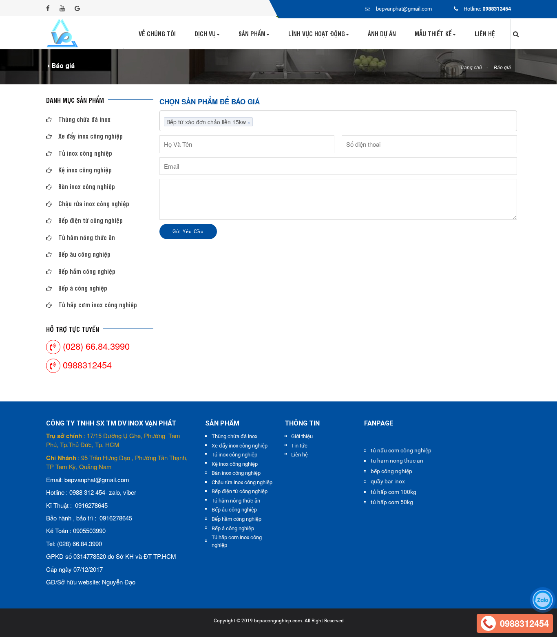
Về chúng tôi (157, 33)
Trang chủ (471, 68)
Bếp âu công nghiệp (84, 254)
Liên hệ (485, 33)
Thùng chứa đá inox (84, 119)
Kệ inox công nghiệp (85, 169)
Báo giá (502, 68)
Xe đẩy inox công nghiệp (90, 136)
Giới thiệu (302, 436)
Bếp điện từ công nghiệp (90, 220)
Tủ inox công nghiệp (85, 153)
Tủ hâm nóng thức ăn (86, 237)
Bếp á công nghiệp (82, 288)
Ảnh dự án (382, 33)
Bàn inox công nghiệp (86, 186)
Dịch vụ (205, 33)
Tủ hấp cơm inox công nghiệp (97, 304)
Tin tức (299, 446)
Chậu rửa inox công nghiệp (93, 203)
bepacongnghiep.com (278, 621)
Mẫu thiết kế (433, 33)
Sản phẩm (252, 33)
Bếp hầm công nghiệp (86, 271)
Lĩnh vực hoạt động (316, 33)
